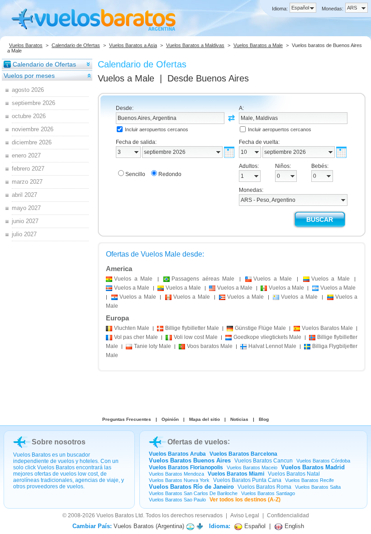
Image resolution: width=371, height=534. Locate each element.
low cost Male (196, 337)
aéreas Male (202, 279)
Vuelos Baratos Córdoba (323, 460)
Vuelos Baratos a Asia (133, 45)
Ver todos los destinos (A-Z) (245, 499)
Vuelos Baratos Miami (236, 474)
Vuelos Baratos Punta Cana (247, 480)
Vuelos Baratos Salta (318, 487)
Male (131, 328)
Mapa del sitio (204, 419)
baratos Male (210, 346)
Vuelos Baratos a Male (258, 45)
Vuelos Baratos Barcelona (243, 454)
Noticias (239, 419)
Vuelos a (126, 78)
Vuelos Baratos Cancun (263, 461)
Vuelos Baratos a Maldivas (195, 45)
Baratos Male (327, 328)
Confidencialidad (288, 515)
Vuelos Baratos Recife (309, 480)
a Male (133, 279)
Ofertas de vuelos (197, 442)
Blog (264, 419)
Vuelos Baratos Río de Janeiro (191, 486)
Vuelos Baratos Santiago (268, 493)
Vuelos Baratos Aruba (177, 454)
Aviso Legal (244, 515)
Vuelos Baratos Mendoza (176, 474)
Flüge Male (260, 328)
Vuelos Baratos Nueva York (179, 480)
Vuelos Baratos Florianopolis (186, 467)
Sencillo (135, 174)
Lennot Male (272, 346)
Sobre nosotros (59, 442)
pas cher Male (136, 337)
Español (254, 526)
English (293, 526)
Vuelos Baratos (26, 45)
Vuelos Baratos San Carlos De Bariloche (193, 493)
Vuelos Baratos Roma (264, 487)
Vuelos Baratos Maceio (252, 467)
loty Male (152, 346)
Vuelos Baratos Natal (294, 474)
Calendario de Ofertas (76, 45)
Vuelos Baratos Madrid (313, 467)
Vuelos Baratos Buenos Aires (190, 460)
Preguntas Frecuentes (126, 419)
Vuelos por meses (29, 75)
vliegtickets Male (267, 337)
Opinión (170, 419)
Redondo (169, 174)
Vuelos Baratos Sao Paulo (177, 499)
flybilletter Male (192, 328)
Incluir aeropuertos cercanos (156, 129)
